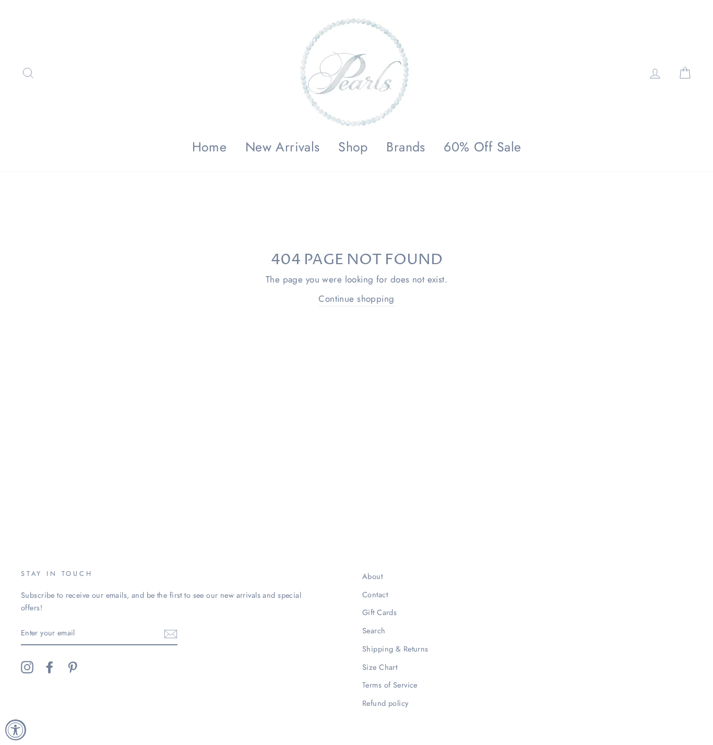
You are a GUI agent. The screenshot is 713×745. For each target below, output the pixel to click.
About (372, 576)
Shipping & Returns (395, 649)
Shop (353, 146)
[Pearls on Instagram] (27, 667)
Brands (405, 146)
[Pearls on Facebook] (49, 667)
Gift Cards (379, 612)
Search (374, 630)
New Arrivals (282, 146)
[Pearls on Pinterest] (72, 667)
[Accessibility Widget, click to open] (15, 729)
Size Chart (379, 667)
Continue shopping (356, 298)
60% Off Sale (482, 146)
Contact (375, 594)
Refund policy (385, 703)
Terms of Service (390, 685)
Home (209, 146)
